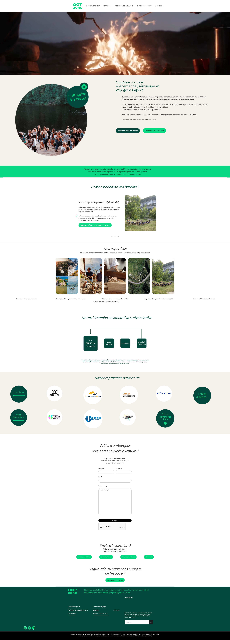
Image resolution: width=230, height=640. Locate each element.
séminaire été (106, 557)
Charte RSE (72, 614)
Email (100, 477)
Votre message (102, 486)
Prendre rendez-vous (100, 614)
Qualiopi (96, 610)
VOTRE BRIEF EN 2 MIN (115, 580)
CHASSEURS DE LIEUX (144, 6)
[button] (107, 6)
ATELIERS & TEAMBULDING (124, 6)
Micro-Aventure (128, 557)
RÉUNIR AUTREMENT (93, 6)
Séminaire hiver (84, 557)
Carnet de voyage (99, 607)
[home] (78, 6)
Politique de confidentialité (78, 610)
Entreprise (101, 468)
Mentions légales (74, 607)
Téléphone (119, 468)
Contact (116, 610)
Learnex (149, 557)
